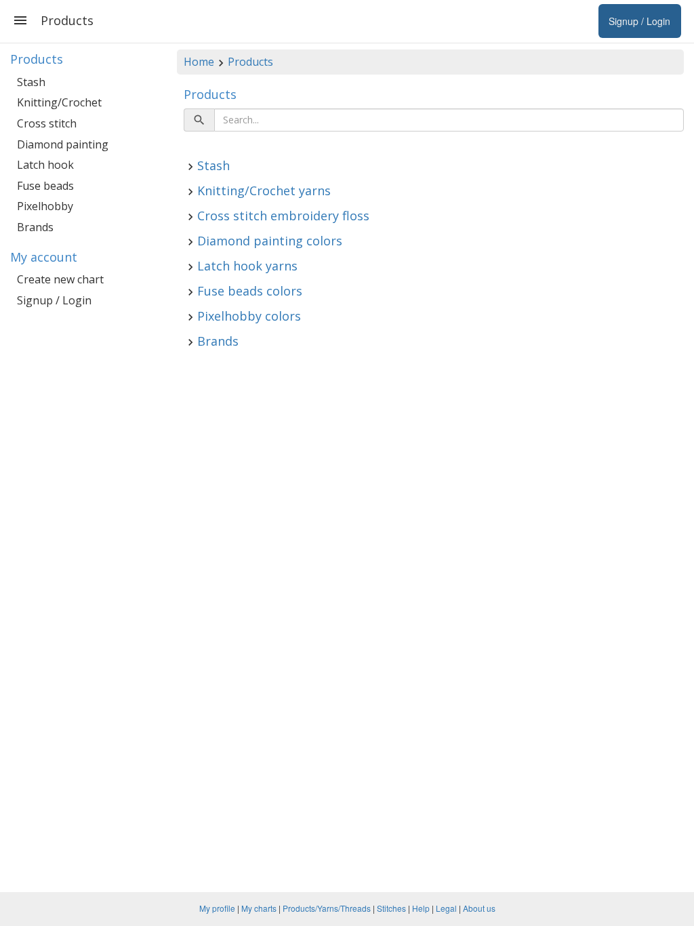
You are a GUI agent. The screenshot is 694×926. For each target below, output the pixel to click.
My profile (217, 908)
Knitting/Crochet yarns (264, 190)
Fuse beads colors (249, 291)
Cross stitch (47, 123)
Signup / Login (54, 300)
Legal (446, 908)
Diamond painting (62, 144)
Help (421, 908)
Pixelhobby (45, 206)
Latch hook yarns (247, 266)
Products (250, 61)
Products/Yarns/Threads (327, 908)
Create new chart (60, 279)
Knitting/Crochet (59, 102)
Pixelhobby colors (249, 316)
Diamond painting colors (269, 241)
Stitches (391, 908)
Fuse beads (45, 185)
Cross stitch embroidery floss (283, 215)
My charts (259, 908)
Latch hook (45, 164)
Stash (213, 165)
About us (479, 908)
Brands (218, 341)
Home (199, 61)
